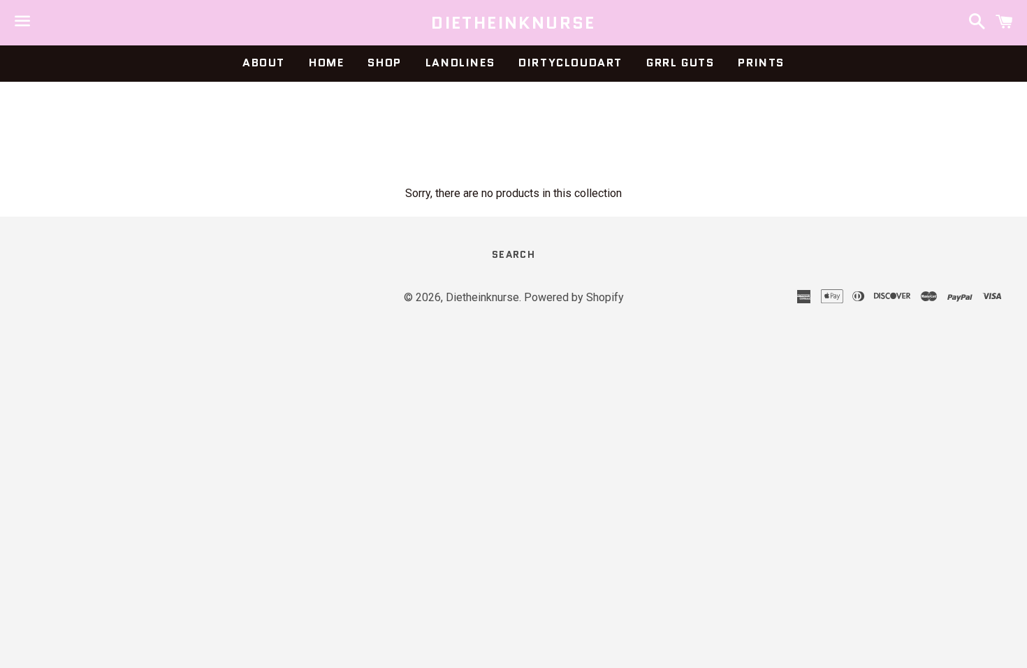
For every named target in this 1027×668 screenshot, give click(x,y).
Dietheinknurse (513, 23)
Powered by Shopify (574, 297)
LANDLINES (460, 63)
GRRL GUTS (680, 63)
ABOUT (263, 63)
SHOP (384, 63)
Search (513, 254)
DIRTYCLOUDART (570, 63)
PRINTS (761, 63)
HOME (326, 63)
